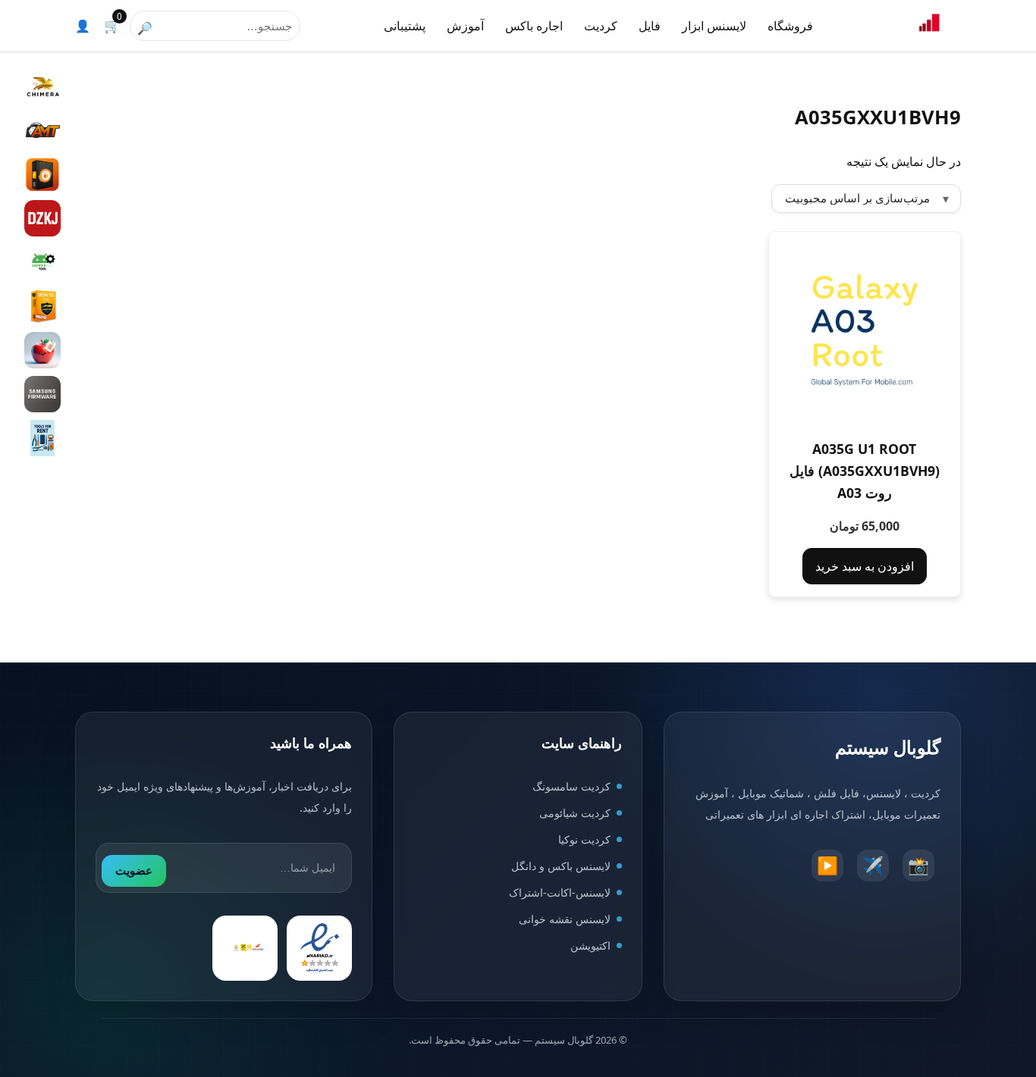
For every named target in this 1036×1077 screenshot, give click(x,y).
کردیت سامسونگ (571, 786)
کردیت (600, 25)
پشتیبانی (404, 25)
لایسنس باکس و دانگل (561, 866)
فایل (650, 25)
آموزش (465, 25)
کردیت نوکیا (584, 839)
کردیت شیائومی (575, 813)
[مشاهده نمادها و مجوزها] (245, 948)
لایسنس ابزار (714, 25)
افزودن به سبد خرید (864, 566)
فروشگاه (790, 25)
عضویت (133, 870)
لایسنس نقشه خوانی (565, 919)
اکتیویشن (590, 945)
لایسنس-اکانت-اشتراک (560, 892)
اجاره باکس (534, 25)
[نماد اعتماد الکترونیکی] (319, 948)
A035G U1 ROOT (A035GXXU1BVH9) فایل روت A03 (865, 471)
